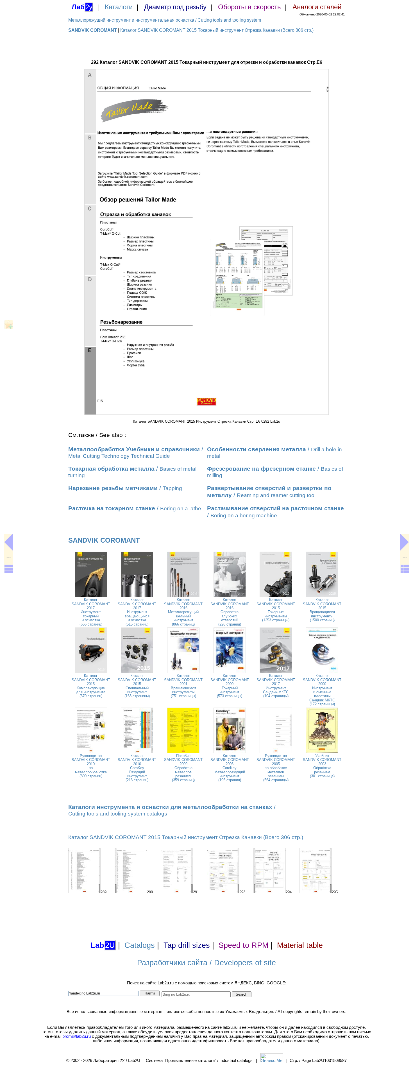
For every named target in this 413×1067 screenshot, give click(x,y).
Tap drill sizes (187, 945)
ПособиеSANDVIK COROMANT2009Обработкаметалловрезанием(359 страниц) (183, 768)
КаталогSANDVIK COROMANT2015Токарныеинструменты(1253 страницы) (276, 610)
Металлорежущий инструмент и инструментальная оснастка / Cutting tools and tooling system (164, 20)
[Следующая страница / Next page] (404, 542)
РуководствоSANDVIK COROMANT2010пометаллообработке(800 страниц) (91, 766)
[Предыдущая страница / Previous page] (8, 542)
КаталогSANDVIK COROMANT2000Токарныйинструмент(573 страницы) (229, 686)
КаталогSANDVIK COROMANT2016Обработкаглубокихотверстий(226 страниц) (229, 612)
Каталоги (119, 7)
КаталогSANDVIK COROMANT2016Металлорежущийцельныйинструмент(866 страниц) (183, 612)
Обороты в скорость (249, 7)
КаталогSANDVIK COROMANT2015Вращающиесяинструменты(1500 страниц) (322, 610)
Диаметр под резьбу (175, 7)
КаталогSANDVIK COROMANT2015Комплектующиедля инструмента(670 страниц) (91, 686)
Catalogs (139, 945)
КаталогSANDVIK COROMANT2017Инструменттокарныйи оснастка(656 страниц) (91, 612)
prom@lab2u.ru (76, 1036)
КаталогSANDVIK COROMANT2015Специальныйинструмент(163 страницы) (137, 686)
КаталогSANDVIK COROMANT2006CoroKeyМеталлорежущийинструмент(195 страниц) (229, 768)
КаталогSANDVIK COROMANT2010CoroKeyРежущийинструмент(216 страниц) (137, 768)
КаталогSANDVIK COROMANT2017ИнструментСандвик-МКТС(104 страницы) (276, 686)
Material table (300, 945)
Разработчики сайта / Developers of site (206, 963)
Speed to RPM (243, 945)
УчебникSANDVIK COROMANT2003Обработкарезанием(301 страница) (322, 766)
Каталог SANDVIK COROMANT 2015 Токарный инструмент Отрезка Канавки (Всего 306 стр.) (217, 30)
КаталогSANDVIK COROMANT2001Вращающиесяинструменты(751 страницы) (183, 686)
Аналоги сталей (316, 7)
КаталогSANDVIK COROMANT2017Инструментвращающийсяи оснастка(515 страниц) (137, 612)
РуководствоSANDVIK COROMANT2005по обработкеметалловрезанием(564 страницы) (276, 768)
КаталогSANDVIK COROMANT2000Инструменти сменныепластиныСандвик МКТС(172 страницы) (322, 690)
